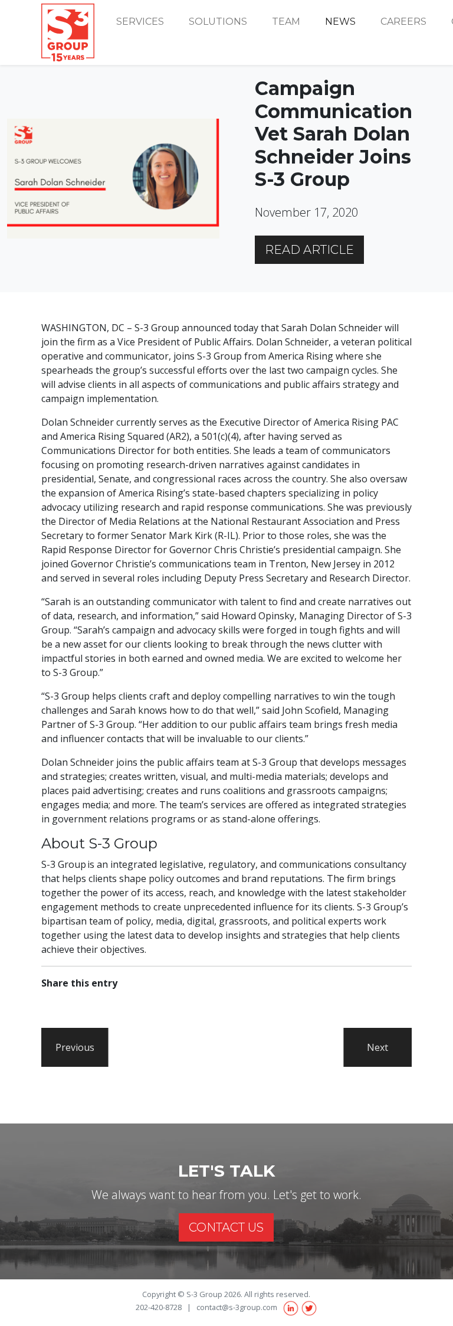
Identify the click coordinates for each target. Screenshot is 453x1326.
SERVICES (140, 21)
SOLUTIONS (218, 21)
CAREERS (403, 21)
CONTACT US (226, 1227)
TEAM (286, 21)
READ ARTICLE (309, 250)
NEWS (340, 21)
